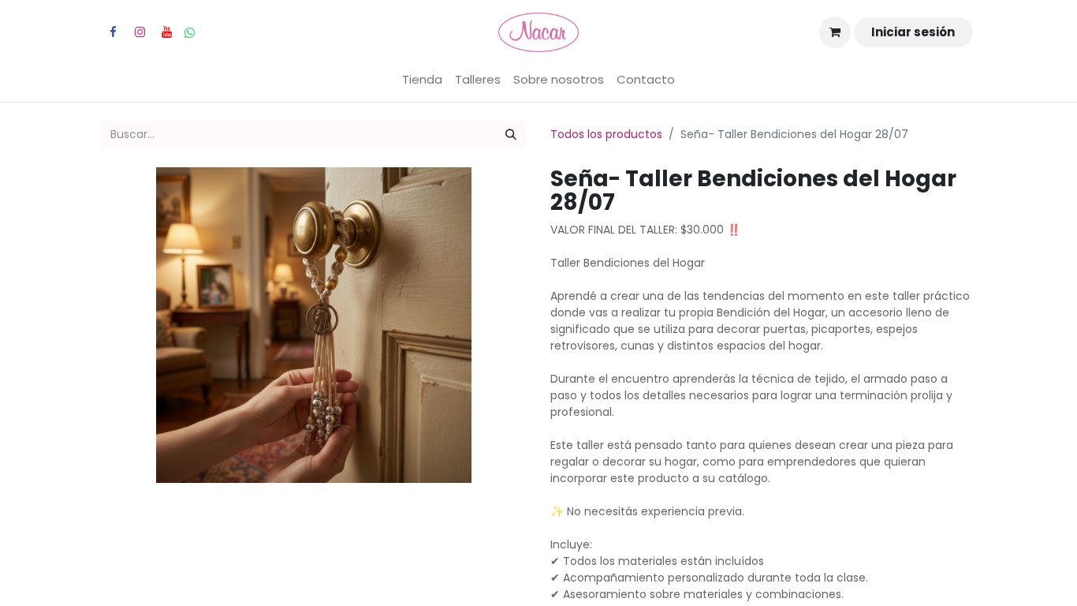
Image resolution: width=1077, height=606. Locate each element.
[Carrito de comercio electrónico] (835, 32)
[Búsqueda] (511, 134)
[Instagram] (139, 32)
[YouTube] (166, 32)
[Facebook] (113, 32)
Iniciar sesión (913, 32)
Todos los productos (606, 134)
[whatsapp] (189, 33)
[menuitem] (422, 80)
